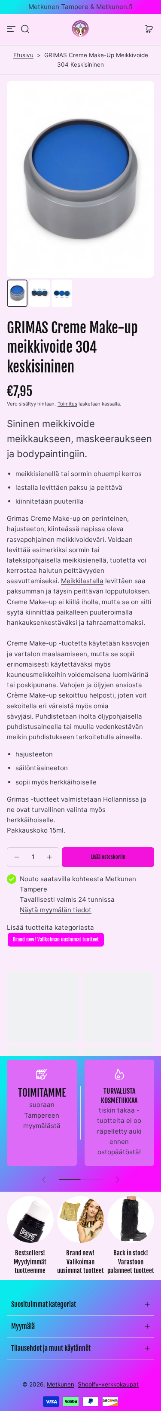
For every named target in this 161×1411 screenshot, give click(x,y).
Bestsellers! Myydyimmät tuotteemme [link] (30, 1262)
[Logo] (81, 28)
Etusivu (23, 55)
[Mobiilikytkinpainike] (12, 29)
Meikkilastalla (82, 581)
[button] (25, 29)
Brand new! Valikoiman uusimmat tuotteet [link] (80, 1262)
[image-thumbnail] (17, 293)
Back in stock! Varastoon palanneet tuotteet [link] (130, 1262)
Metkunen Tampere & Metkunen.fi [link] (80, 7)
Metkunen (60, 1384)
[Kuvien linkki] (30, 1238)
